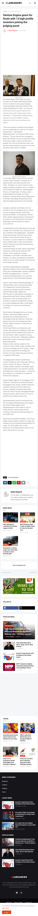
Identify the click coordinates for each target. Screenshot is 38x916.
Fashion (4, 785)
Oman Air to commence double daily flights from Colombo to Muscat (9, 761)
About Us (9, 902)
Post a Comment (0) (19, 565)
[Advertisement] (19, 53)
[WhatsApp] (14, 482)
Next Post (33, 572)
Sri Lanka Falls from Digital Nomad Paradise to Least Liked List (25, 825)
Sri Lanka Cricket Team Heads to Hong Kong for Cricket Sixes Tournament (25, 814)
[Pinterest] (19, 482)
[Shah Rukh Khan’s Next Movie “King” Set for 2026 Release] (9, 646)
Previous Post (6, 572)
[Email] (23, 482)
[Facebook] (5, 482)
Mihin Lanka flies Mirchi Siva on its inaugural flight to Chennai (26, 738)
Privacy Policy (18, 902)
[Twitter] (10, 482)
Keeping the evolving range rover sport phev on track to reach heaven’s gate (10, 551)
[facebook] (11, 608)
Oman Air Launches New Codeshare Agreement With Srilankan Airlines (26, 761)
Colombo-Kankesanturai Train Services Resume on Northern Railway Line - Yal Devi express (25, 841)
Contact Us (28, 902)
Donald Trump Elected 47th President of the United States (25, 655)
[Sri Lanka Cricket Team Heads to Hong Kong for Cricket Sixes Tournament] (8, 815)
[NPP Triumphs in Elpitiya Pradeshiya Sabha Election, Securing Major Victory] (9, 667)
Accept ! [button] (6, 912)
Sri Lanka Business (14, 11)
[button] (3, 3)
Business (5, 781)
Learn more (5, 908)
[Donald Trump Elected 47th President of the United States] (9, 656)
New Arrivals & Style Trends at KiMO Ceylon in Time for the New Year (27, 527)
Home (5, 11)
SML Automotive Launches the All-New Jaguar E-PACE (10, 526)
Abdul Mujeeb (16, 492)
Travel (4, 792)
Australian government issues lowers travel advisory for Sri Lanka (10, 737)
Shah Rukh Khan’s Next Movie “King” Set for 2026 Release (24, 644)
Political (4, 788)
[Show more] (28, 482)
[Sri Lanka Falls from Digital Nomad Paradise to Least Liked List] (8, 826)
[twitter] (27, 608)
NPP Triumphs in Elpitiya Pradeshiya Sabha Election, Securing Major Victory (25, 666)
